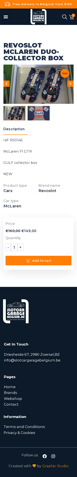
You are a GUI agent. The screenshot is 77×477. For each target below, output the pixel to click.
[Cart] (71, 17)
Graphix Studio (55, 466)
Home (10, 386)
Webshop (13, 398)
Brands (10, 392)
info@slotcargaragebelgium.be (32, 360)
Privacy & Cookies (19, 432)
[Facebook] (45, 456)
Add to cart (41, 261)
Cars (7, 190)
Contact (11, 404)
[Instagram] (53, 456)
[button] (5, 16)
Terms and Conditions (24, 426)
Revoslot (47, 190)
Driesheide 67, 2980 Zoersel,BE (32, 354)
